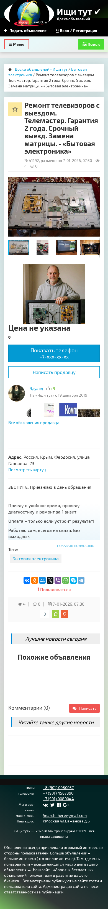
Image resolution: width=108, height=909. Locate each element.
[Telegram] (81, 580)
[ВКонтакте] (27, 580)
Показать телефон (54, 353)
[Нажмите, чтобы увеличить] (16, 393)
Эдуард (36, 388)
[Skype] (73, 580)
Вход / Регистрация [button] (78, 30)
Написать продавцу (54, 372)
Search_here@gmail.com (65, 815)
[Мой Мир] (42, 580)
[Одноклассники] (34, 580)
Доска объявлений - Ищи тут (41, 69)
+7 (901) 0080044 (58, 798)
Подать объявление (28, 30)
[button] (94, 182)
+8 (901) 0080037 (58, 787)
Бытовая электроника (35, 558)
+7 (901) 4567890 (58, 793)
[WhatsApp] (65, 580)
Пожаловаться (55, 589)
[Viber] (58, 580)
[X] (50, 580)
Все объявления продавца (33, 422)
